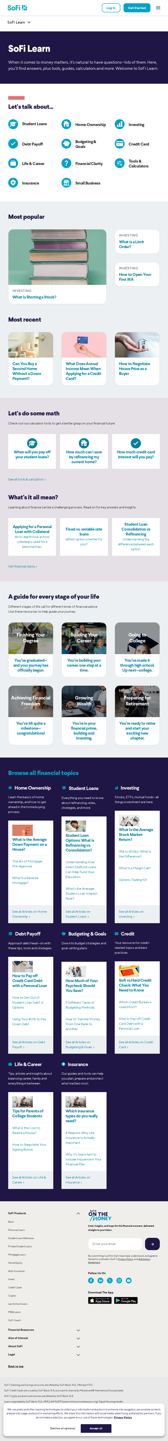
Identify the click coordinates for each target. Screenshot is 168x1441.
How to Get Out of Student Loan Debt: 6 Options (27, 1002)
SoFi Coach (14, 1320)
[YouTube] (129, 1280)
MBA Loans (14, 1312)
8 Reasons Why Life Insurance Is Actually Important (80, 1138)
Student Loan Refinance (21, 1238)
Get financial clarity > (22, 566)
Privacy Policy (125, 1259)
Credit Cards (15, 1287)
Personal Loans (16, 1229)
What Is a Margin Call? (135, 868)
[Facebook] (91, 1280)
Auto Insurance (16, 1270)
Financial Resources (21, 1330)
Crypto (12, 1295)
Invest (11, 1279)
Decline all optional (62, 1428)
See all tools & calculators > (27, 479)
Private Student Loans (20, 1246)
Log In (111, 8)
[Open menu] (158, 7)
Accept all (96, 1428)
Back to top (16, 1366)
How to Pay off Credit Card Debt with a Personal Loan (134, 1024)
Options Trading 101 (133, 880)
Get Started (137, 8)
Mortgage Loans (17, 1254)
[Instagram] (119, 1280)
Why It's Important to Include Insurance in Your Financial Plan (83, 1159)
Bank (11, 1221)
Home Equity (15, 1262)
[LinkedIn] (100, 1280)
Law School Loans (18, 1303)
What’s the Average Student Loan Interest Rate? (81, 893)
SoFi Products (17, 1213)
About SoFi (15, 1346)
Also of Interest (18, 1338)
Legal (11, 1354)
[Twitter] (110, 1280)
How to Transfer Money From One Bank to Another (83, 1024)
